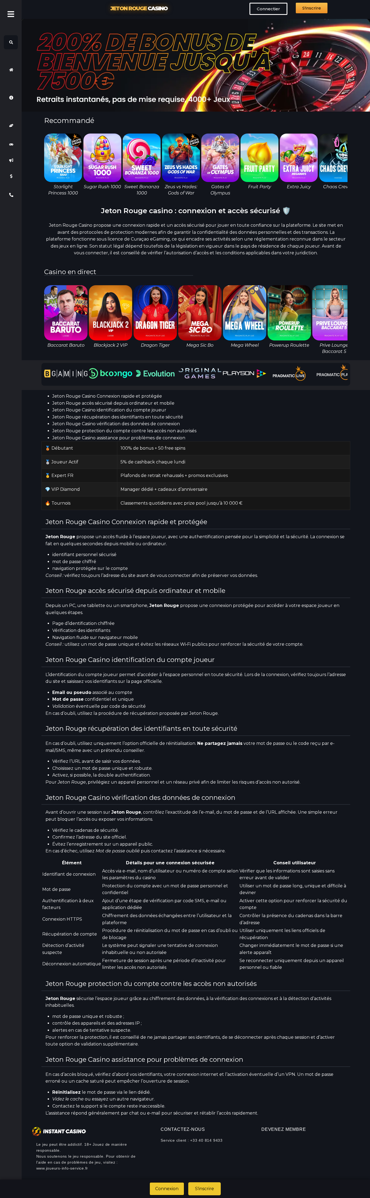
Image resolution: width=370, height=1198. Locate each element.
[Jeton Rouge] (11, 69)
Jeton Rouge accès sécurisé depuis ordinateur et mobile (113, 403)
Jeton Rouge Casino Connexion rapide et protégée (107, 396)
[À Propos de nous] (11, 97)
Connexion (166, 1188)
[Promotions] (11, 160)
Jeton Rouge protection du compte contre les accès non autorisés (124, 430)
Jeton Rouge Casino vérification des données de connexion (116, 423)
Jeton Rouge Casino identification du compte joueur (109, 410)
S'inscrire (204, 1188)
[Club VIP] (11, 125)
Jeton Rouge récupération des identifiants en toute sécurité (117, 417)
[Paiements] (11, 176)
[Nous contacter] (11, 194)
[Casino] (11, 144)
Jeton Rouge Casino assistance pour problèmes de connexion (118, 437)
